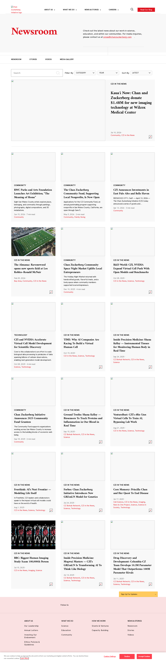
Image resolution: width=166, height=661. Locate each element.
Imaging (142, 502)
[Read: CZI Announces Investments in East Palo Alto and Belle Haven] (133, 186)
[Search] (132, 10)
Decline (127, 656)
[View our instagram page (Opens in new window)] (79, 605)
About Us (48, 10)
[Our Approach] (18, 10)
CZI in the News (128, 135)
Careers (113, 10)
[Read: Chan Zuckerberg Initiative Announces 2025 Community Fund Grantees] (33, 411)
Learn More (24, 658)
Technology (139, 281)
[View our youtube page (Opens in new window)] (103, 605)
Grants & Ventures (100, 626)
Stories (33, 59)
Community (115, 135)
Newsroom (16, 59)
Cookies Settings (110, 656)
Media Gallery (67, 59)
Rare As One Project (121, 505)
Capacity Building (100, 630)
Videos (48, 59)
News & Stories (92, 10)
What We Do (69, 10)
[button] (85, 73)
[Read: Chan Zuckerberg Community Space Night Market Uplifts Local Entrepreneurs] (83, 261)
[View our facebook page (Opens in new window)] (73, 605)
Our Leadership (31, 626)
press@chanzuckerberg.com (117, 37)
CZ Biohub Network (121, 359)
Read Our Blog (146, 9)
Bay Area (18, 281)
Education (66, 630)
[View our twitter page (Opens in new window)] (97, 605)
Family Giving (79, 217)
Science (131, 281)
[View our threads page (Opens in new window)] (85, 605)
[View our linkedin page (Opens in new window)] (91, 605)
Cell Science (118, 502)
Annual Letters (31, 630)
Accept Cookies (144, 656)
